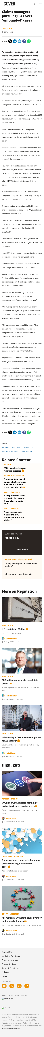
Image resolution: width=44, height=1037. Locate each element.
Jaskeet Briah (11, 930)
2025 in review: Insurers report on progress (15, 469)
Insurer (7, 464)
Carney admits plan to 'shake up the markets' (21, 565)
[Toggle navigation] (39, 4)
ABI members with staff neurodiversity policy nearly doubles (22, 919)
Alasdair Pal (8, 28)
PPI (33, 447)
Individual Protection (14, 476)
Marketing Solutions (11, 956)
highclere (26, 447)
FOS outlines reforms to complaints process (20, 681)
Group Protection (10, 914)
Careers (5, 976)
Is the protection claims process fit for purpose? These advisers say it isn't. (14, 499)
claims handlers (26, 451)
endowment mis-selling (10, 451)
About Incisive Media (11, 960)
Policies (5, 972)
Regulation (6, 447)
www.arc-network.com (11, 1028)
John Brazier (11, 818)
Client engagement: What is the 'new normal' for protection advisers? (14, 516)
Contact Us (7, 952)
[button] (35, 4)
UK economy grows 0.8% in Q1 (19, 574)
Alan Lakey (16, 447)
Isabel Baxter (11, 638)
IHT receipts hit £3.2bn (13, 629)
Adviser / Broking (12, 492)
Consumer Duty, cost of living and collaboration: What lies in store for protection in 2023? (15, 483)
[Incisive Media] (6, 1007)
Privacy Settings (9, 964)
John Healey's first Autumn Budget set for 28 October (21, 739)
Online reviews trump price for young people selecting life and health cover (21, 863)
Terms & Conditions (10, 968)
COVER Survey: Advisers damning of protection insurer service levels (20, 804)
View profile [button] (22, 549)
